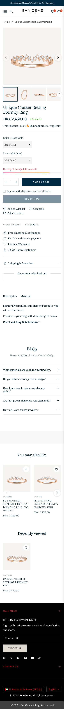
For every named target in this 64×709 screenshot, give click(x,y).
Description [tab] (10, 296)
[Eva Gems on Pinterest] (19, 658)
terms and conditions (38, 191)
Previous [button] (5, 57)
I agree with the (28, 191)
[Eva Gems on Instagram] (26, 658)
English (52, 689)
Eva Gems (7, 497)
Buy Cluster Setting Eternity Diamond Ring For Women (15, 505)
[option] (32, 56)
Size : (12, 153)
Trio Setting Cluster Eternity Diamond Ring (46, 504)
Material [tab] (25, 296)
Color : (13, 137)
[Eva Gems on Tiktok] (40, 658)
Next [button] (58, 57)
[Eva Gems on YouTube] (33, 658)
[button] (57, 493)
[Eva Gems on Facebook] (5, 658)
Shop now (50, 3)
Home (7, 21)
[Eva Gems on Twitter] (12, 658)
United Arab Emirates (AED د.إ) (25, 689)
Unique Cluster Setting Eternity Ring (15, 582)
